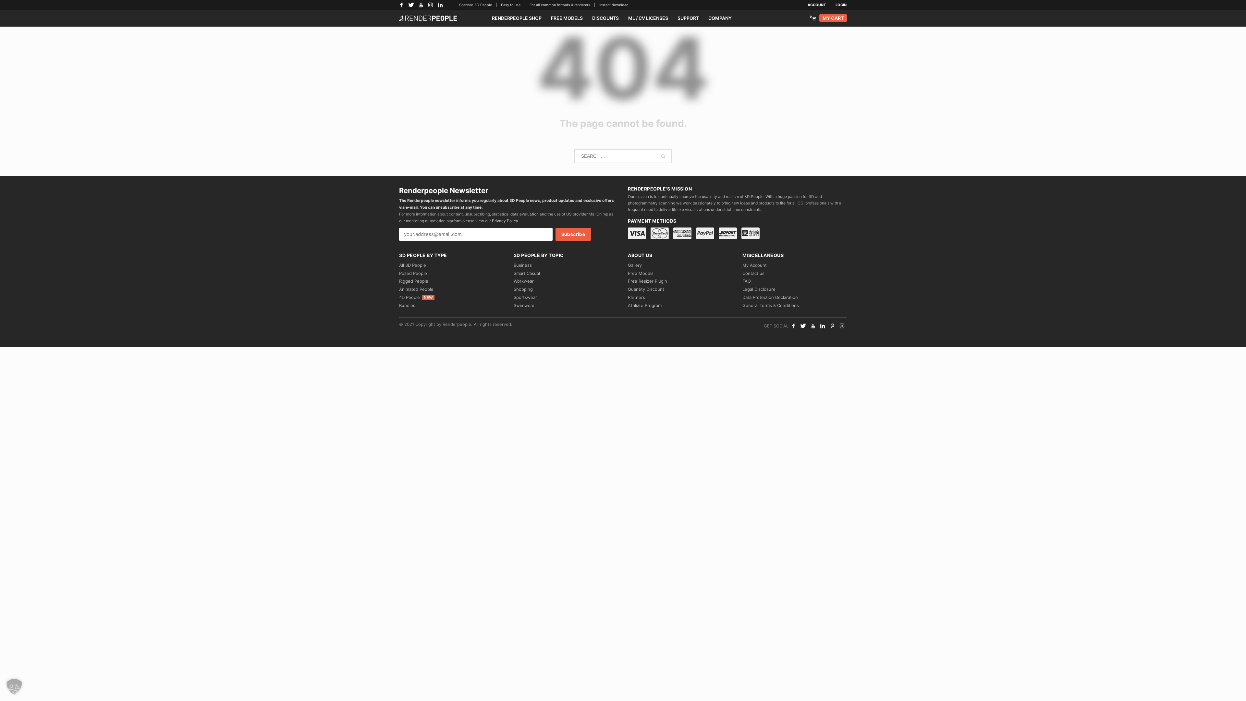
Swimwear (524, 305)
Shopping (523, 289)
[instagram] (842, 326)
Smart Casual (527, 273)
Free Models (641, 273)
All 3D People (412, 265)
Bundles (407, 305)
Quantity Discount (646, 289)
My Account (754, 265)
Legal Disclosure (759, 289)
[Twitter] (411, 5)
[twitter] (803, 326)
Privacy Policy (505, 220)
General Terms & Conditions (770, 305)
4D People (416, 297)
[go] (663, 156)
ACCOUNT (817, 5)
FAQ (746, 281)
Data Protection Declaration (770, 297)
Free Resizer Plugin (647, 281)
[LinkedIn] (440, 5)
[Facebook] (401, 5)
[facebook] (793, 326)
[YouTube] (421, 5)
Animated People (416, 289)
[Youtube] (813, 326)
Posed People (413, 273)
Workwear (524, 281)
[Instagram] (430, 5)
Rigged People (413, 281)
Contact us (753, 273)
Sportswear (525, 297)
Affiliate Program (645, 305)
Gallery (635, 265)
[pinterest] (832, 326)
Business (523, 265)
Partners (636, 297)
